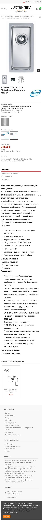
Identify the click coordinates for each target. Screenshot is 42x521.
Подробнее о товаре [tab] (9, 173)
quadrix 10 (14, 161)
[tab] (21, 180)
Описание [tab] (5, 170)
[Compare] (11, 386)
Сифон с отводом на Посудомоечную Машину (11, 389)
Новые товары (10, 415)
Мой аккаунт (9, 444)
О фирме (8, 418)
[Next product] (40, 17)
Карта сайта (9, 432)
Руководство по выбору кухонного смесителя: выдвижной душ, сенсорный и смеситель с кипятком (20, 462)
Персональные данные (13, 446)
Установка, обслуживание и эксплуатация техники (19, 429)
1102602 (21, 161)
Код (2, 145)
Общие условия (10, 423)
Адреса (7, 451)
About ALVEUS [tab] (6, 176)
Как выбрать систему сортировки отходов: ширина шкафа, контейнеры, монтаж (19, 476)
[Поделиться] (1, 156)
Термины (8, 420)
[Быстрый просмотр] (13, 386)
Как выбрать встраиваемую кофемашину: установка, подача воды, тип (19, 481)
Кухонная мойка (6, 159)
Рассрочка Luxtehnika (12, 425)
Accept (6, 516)
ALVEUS (15, 159)
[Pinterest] (6, 156)
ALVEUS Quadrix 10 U (25, 159)
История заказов (10, 449)
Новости (7, 457)
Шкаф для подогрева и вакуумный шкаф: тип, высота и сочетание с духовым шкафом (20, 468)
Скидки (7, 413)
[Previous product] (39, 17)
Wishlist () (38, 1)
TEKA (11, 392)
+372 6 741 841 (12, 497)
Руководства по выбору (12, 434)
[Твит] (4, 156)
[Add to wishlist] (8, 386)
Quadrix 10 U (5, 161)
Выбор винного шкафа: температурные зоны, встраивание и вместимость (20, 472)
